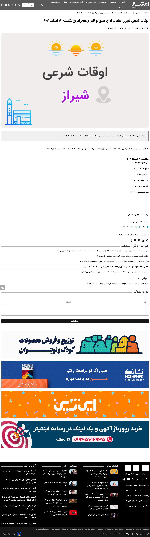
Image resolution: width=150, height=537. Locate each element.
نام (145, 302)
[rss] (18, 5)
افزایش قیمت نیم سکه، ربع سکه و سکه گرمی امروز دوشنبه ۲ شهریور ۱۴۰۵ (123, 256)
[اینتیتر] (140, 5)
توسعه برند (129, 529)
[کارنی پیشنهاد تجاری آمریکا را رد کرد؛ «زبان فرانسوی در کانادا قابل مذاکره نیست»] (114, 495)
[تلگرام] (15, 5)
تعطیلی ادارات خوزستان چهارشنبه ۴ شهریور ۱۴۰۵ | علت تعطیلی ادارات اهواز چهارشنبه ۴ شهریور (19, 499)
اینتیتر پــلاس (144, 500)
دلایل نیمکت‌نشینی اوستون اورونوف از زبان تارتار (18, 523)
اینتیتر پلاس (112, 466)
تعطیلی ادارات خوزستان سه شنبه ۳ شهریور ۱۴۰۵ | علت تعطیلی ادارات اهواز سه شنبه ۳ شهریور (115, 266)
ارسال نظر (75, 321)
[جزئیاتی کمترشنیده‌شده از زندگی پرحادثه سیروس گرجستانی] (73, 492)
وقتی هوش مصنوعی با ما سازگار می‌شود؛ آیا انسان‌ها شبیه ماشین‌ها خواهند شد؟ (97, 473)
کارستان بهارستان (75, 529)
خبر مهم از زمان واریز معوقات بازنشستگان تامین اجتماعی (98, 508)
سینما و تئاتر (92, 2)
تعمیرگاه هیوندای (41, 529)
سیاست (104, 2)
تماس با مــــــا (131, 485)
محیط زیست (56, 2)
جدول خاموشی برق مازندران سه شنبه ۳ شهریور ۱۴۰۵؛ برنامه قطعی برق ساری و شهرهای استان (115, 272)
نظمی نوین (54, 529)
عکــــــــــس (131, 490)
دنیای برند (118, 529)
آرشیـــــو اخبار (131, 495)
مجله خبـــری (144, 505)
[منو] (37, 5)
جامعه (113, 2)
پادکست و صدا (143, 495)
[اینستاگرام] (12, 5)
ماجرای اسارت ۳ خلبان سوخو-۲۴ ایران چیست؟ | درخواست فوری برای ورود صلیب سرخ (55, 503)
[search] (42, 5)
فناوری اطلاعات (77, 2)
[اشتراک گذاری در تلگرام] (147, 227)
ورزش (65, 2)
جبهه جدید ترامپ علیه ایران (98, 514)
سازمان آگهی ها (131, 500)
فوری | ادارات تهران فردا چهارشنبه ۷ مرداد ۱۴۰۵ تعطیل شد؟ (55, 513)
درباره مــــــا (144, 485)
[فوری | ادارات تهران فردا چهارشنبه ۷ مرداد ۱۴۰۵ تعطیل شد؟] (73, 512)
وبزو (137, 529)
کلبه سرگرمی (89, 529)
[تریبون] (75, 434)
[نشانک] (75, 374)
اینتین (145, 529)
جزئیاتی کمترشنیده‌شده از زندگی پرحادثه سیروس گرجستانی (55, 493)
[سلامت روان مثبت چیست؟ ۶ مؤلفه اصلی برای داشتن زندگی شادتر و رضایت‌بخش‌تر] (114, 483)
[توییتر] (9, 5)
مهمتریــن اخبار (131, 505)
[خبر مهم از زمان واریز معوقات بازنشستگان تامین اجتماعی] (114, 507)
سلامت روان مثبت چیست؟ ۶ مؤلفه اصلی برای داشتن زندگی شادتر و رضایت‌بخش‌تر (97, 485)
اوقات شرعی (132, 214)
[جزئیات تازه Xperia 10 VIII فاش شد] (73, 483)
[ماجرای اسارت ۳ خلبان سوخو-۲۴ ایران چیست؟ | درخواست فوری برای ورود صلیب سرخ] (73, 501)
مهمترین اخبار (70, 466)
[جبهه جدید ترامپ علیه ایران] (114, 515)
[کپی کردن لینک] (132, 227)
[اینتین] (75, 404)
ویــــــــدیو (144, 490)
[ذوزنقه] (75, 344)
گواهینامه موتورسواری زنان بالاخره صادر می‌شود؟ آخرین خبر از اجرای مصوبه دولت (55, 473)
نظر (145, 314)
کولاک (64, 529)
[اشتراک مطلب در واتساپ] (135, 228)
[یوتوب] (6, 5)
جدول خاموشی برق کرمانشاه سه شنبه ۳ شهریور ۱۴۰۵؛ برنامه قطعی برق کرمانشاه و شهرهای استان (114, 261)
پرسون (99, 529)
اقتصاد (123, 2)
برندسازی (108, 529)
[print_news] (124, 227)
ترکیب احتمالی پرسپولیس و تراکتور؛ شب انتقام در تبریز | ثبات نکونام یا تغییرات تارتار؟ (118, 283)
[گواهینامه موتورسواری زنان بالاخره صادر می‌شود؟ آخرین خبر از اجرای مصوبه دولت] (73, 471)
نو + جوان (122, 7)
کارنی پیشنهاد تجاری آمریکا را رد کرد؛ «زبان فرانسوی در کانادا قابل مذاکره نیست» (96, 497)
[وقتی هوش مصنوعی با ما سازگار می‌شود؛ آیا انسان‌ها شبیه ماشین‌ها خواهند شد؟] (114, 471)
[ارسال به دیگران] (128, 228)
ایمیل (68, 302)
